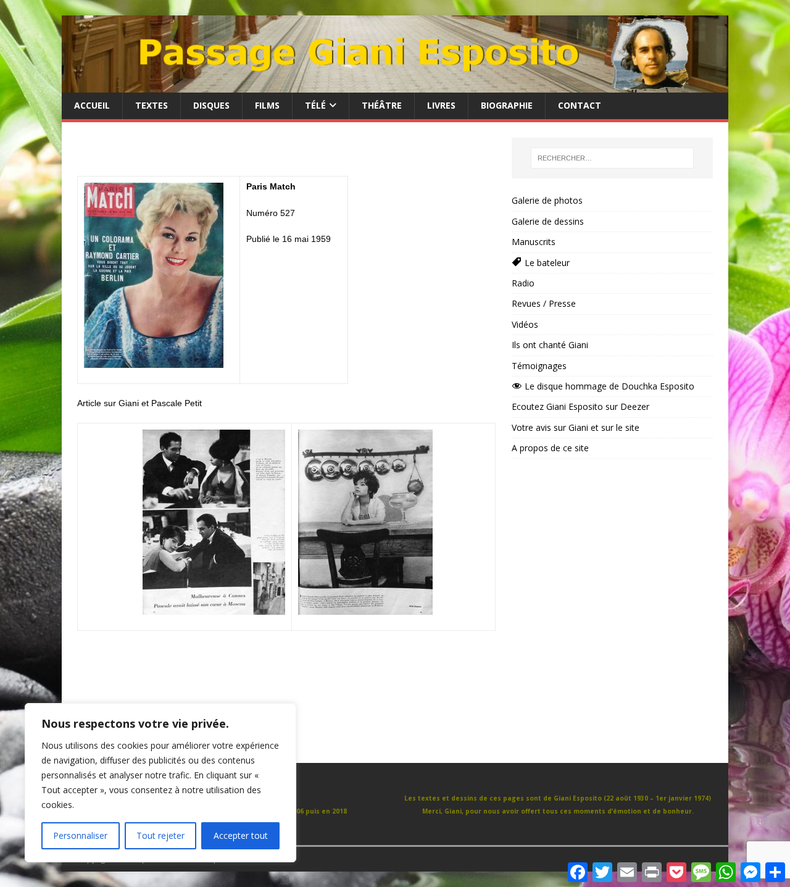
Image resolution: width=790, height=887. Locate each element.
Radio (523, 283)
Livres (441, 105)
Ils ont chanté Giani (550, 345)
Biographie (507, 105)
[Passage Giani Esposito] (395, 85)
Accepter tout (241, 835)
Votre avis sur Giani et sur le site (575, 427)
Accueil (92, 105)
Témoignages (539, 366)
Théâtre (382, 105)
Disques (211, 105)
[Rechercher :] (612, 158)
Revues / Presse (544, 303)
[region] (160, 782)
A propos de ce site (550, 448)
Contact (579, 105)
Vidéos (525, 324)
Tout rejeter (160, 835)
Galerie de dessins (548, 221)
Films (267, 105)
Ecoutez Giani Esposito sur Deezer (580, 406)
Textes (151, 105)
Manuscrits (533, 242)
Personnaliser (80, 835)
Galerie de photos (547, 200)
